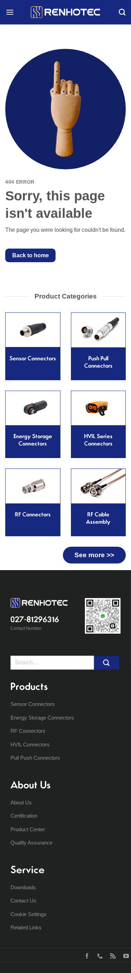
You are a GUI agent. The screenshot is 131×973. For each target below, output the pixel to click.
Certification (23, 816)
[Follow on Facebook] (85, 955)
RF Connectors (27, 731)
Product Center (27, 829)
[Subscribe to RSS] (111, 955)
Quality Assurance (31, 843)
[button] (10, 12)
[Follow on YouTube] (124, 955)
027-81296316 (34, 619)
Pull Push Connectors (35, 758)
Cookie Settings (28, 914)
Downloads (23, 887)
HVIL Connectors (30, 744)
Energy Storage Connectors (42, 718)
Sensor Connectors (32, 704)
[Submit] (106, 663)
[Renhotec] (66, 12)
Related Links (26, 927)
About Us (21, 802)
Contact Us (23, 901)
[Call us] (98, 955)
